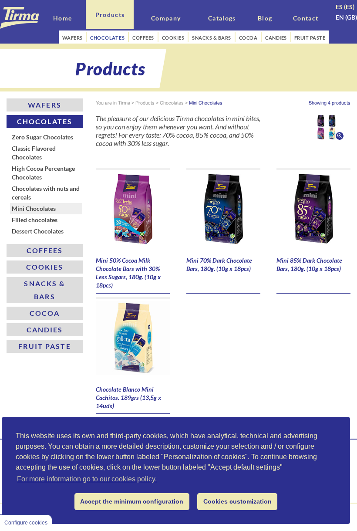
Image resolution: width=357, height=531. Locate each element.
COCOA (248, 38)
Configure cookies (25, 523)
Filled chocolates (34, 219)
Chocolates (44, 121)
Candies (45, 329)
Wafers (44, 105)
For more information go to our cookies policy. (87, 479)
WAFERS (72, 38)
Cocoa (45, 313)
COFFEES (143, 38)
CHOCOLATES (107, 38)
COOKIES (173, 38)
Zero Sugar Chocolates (42, 137)
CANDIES (276, 38)
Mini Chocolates (34, 208)
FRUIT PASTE (310, 38)
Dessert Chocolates (38, 231)
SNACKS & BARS (211, 38)
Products (145, 102)
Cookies (45, 267)
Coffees (45, 250)
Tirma (124, 102)
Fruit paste (44, 346)
